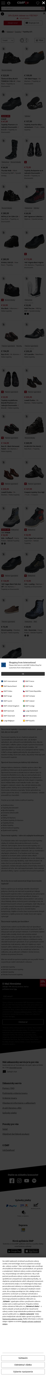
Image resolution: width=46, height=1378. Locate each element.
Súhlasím (23, 1358)
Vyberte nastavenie (23, 1371)
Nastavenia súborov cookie (12, 1319)
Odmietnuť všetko (23, 1365)
